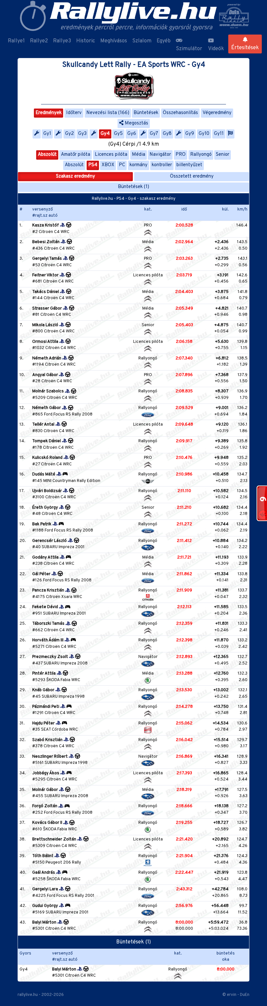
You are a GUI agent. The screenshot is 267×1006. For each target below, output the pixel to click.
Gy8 (167, 134)
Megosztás (135, 123)
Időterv (74, 113)
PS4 (92, 165)
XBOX (108, 165)
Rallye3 (62, 41)
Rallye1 (16, 41)
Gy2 (69, 134)
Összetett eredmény (192, 176)
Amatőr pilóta (75, 155)
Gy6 (131, 134)
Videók (216, 49)
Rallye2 (39, 41)
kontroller (162, 165)
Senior (222, 155)
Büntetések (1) (133, 187)
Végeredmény (217, 113)
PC (122, 165)
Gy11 (219, 134)
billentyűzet (189, 165)
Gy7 (154, 134)
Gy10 (204, 134)
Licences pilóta (111, 155)
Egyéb (164, 41)
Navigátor (160, 155)
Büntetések (146, 113)
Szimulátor (189, 49)
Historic (85, 41)
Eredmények (48, 113)
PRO (181, 155)
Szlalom (141, 41)
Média (138, 155)
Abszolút (47, 155)
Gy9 (189, 134)
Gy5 (118, 134)
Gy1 (47, 134)
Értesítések (245, 48)
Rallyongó (201, 155)
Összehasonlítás (180, 113)
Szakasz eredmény (75, 176)
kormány (139, 165)
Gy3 (82, 134)
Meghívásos (113, 41)
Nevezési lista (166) (107, 113)
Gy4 (105, 134)
